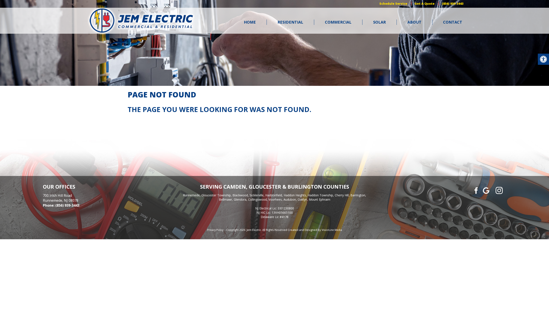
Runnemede (191, 195)
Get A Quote (424, 4)
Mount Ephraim (319, 199)
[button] (543, 59)
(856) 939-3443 (452, 4)
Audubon (290, 199)
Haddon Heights (295, 195)
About (414, 22)
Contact (452, 22)
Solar (379, 22)
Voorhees (275, 199)
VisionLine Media (332, 230)
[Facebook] (475, 190)
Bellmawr (225, 199)
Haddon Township (320, 195)
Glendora (240, 199)
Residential (290, 22)
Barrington (357, 195)
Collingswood (257, 199)
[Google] (486, 190)
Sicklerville (257, 195)
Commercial (338, 22)
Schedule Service (393, 4)
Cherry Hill (342, 195)
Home (250, 22)
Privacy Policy (215, 230)
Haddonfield (273, 195)
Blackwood (240, 195)
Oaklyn (302, 199)
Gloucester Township (216, 195)
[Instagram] (499, 190)
